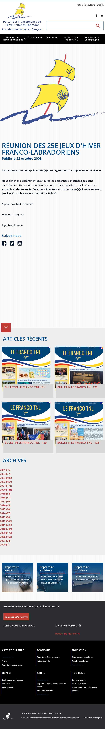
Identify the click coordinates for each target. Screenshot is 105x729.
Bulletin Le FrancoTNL (71, 38)
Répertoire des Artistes (12, 665)
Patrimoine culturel (86, 5)
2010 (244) (6, 528)
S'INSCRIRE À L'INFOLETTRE (16, 617)
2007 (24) (5, 540)
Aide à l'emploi (8, 687)
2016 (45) (5, 505)
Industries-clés (43, 661)
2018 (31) (5, 497)
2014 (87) (5, 513)
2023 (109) (6, 478)
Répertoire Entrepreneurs (48, 657)
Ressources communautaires (12, 38)
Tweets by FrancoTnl (67, 633)
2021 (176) (6, 485)
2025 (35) (5, 470)
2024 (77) (5, 474)
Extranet (42, 713)
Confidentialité (28, 713)
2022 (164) (6, 481)
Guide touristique (80, 684)
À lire (4, 661)
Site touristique (79, 680)
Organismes (35, 37)
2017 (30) (5, 501)
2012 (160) (6, 521)
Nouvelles (53, 37)
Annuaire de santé (45, 690)
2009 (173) (6, 532)
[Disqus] (53, 291)
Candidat (6, 684)
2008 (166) (6, 536)
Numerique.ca (97, 718)
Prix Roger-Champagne (91, 38)
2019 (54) (5, 493)
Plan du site (55, 713)
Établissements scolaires (82, 657)
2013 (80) (5, 517)
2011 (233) (6, 525)
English (100, 5)
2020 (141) (6, 489)
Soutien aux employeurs (12, 680)
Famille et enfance (80, 661)
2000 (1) (4, 544)
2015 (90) (5, 509)
